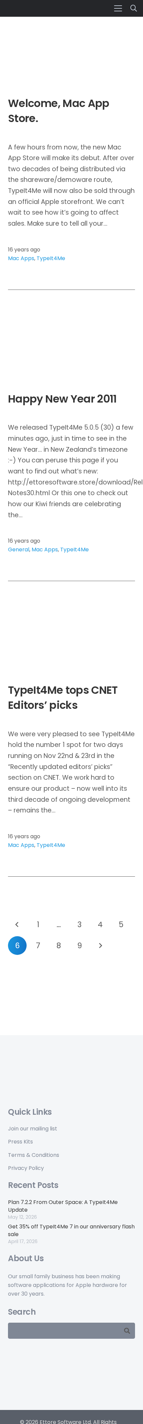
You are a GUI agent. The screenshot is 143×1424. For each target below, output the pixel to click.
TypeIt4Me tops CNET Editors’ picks (63, 697)
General (18, 549)
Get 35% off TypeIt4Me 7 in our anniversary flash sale (71, 1230)
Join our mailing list (32, 1128)
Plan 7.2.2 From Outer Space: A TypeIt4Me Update (63, 1205)
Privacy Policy (26, 1168)
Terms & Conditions (33, 1155)
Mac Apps (21, 258)
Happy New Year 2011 (62, 398)
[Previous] (17, 924)
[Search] (127, 1331)
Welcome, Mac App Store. (58, 111)
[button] (118, 8)
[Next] (100, 945)
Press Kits (20, 1141)
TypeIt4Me (51, 258)
